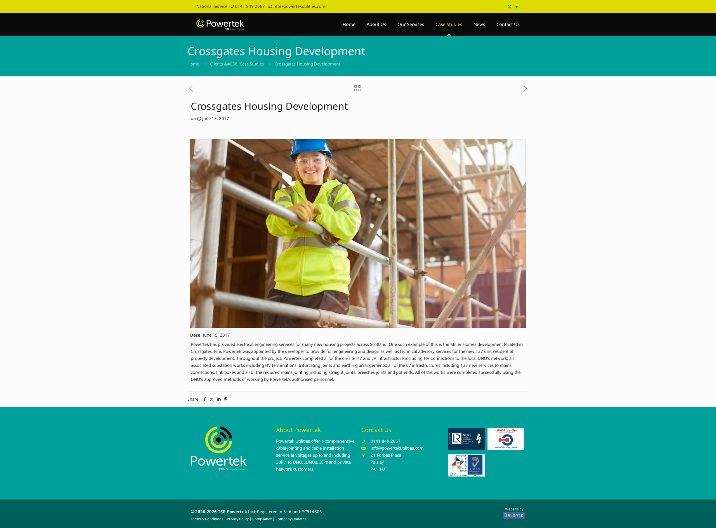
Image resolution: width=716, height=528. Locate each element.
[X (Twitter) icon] (509, 6)
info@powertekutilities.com (298, 6)
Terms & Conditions (207, 519)
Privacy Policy (238, 519)
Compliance (262, 519)
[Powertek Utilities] (220, 24)
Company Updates (290, 519)
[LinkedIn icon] (516, 6)
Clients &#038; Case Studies (237, 64)
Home (193, 64)
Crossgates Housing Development (307, 64)
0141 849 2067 (250, 6)
